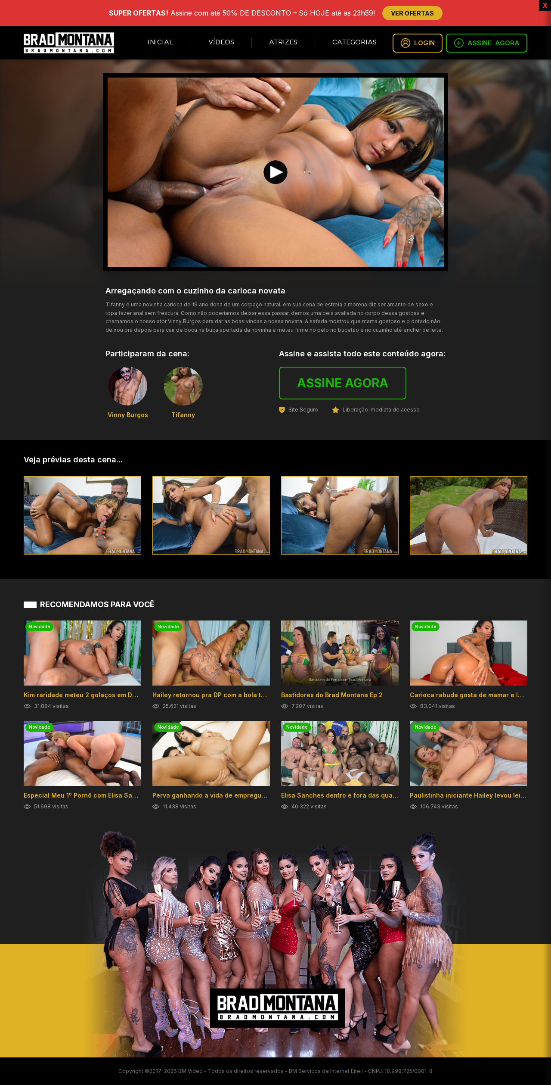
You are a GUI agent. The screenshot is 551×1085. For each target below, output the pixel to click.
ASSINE (493, 43)
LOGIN (424, 43)
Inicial (160, 42)
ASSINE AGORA (342, 383)
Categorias (354, 42)
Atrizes (283, 42)
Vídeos (221, 42)
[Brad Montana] (69, 42)
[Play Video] (275, 172)
